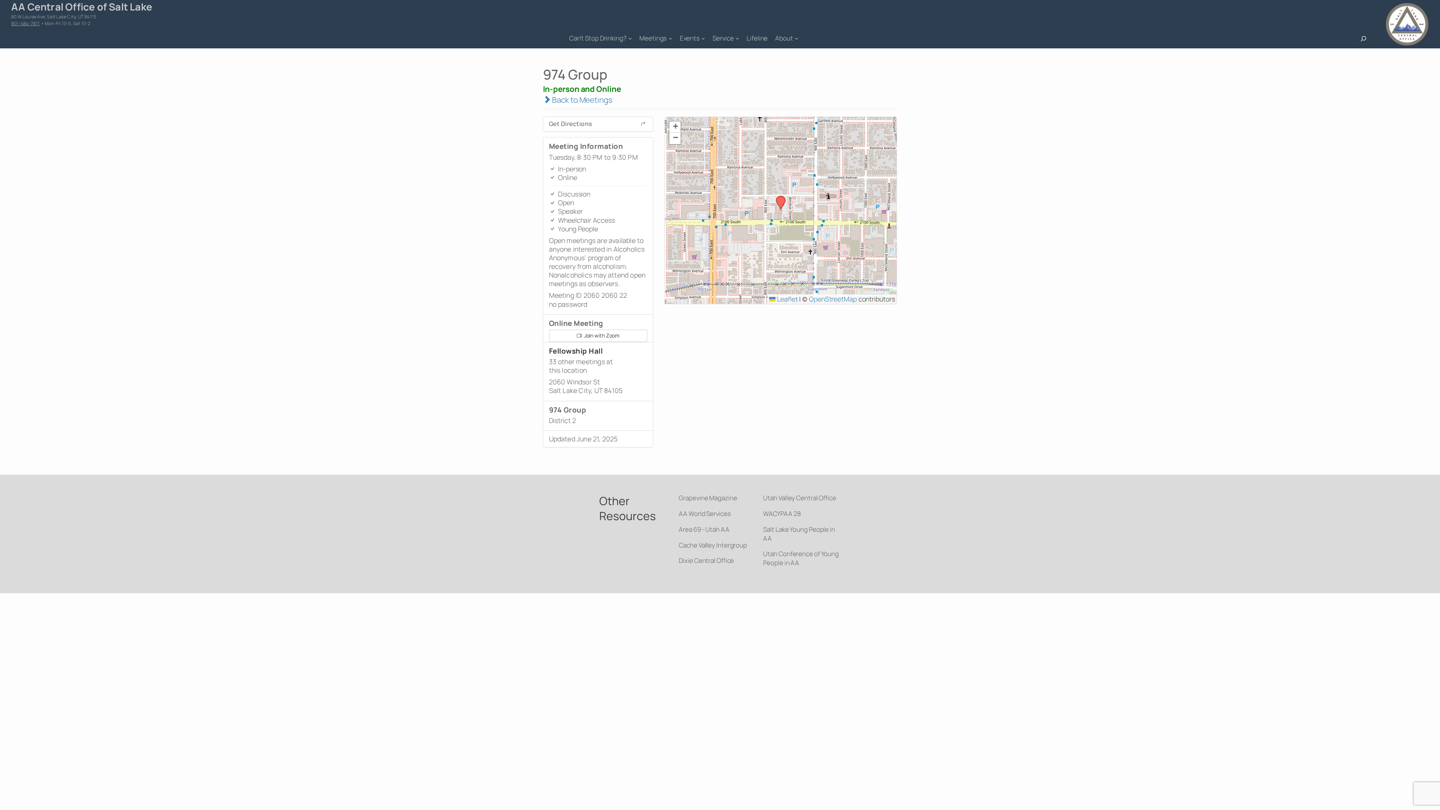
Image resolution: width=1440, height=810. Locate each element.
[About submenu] (796, 38)
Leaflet (787, 298)
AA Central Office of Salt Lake (81, 7)
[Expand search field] (1363, 39)
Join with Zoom (601, 335)
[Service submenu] (737, 38)
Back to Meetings (581, 99)
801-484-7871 (25, 23)
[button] (778, 198)
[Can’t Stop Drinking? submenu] (630, 38)
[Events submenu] (703, 38)
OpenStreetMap (833, 298)
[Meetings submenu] (670, 38)
